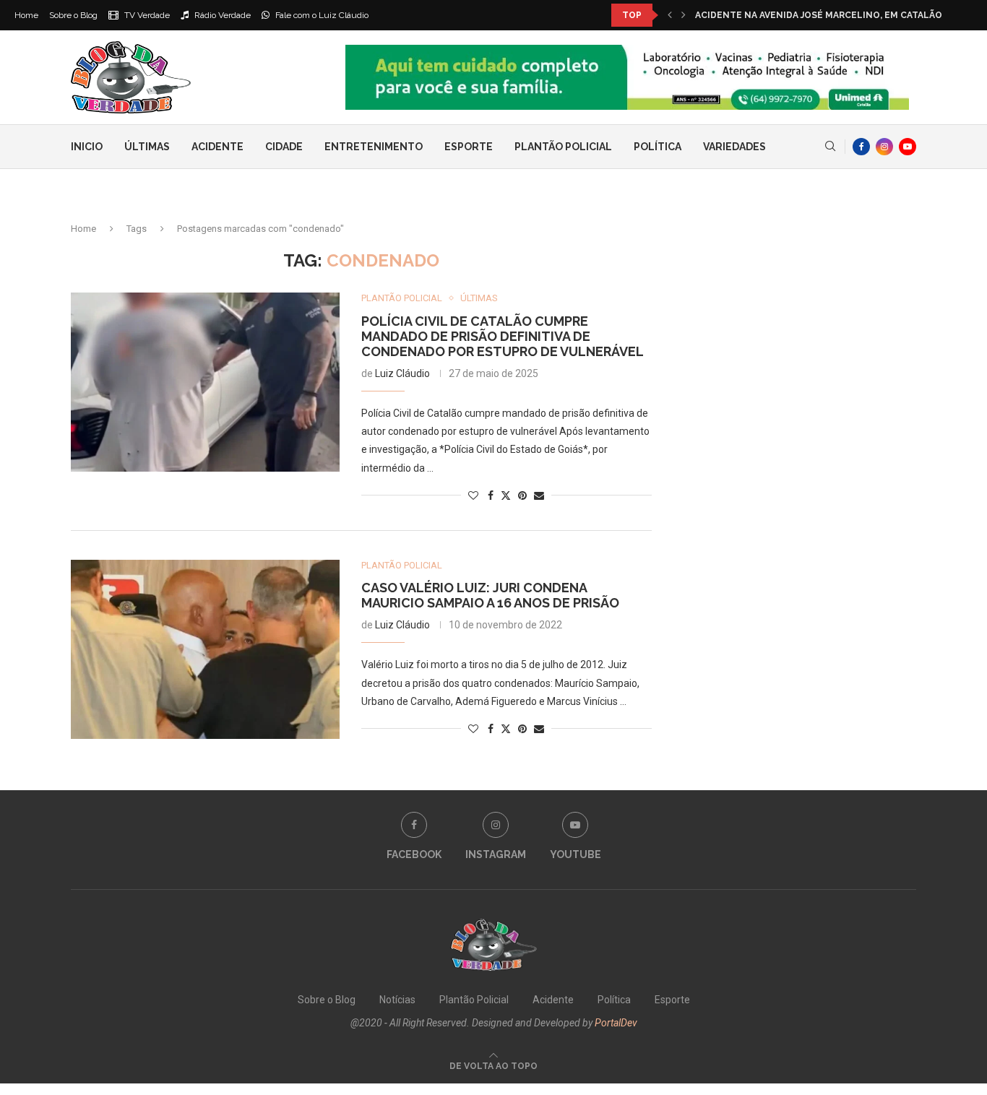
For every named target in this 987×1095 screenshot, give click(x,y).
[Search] (830, 146)
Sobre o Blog (73, 15)
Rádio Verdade (221, 15)
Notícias (397, 999)
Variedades (734, 146)
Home (26, 15)
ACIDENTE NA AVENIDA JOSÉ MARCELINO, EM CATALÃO (818, 15)
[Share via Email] (539, 495)
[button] (670, 15)
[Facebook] (861, 146)
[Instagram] (884, 146)
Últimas (147, 146)
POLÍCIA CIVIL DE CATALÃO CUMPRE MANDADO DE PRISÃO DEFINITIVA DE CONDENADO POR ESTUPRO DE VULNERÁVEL (502, 336)
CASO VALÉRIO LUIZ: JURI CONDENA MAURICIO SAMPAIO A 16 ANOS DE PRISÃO (490, 595)
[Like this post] (473, 495)
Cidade (284, 146)
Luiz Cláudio (402, 373)
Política (657, 146)
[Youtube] (907, 146)
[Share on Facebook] (491, 495)
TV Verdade (146, 15)
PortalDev (616, 1023)
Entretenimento (373, 146)
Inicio (87, 146)
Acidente (217, 146)
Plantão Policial (563, 146)
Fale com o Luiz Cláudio (320, 15)
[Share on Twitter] (506, 495)
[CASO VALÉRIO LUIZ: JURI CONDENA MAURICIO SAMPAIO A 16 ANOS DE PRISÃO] (205, 649)
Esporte (468, 146)
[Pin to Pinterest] (522, 495)
